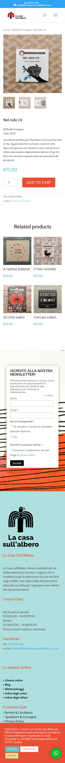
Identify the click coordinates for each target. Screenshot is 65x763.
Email (14, 410)
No (15, 437)
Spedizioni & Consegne (20, 717)
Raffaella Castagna (22, 29)
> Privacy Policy (13, 721)
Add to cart (39, 182)
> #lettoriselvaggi (13, 689)
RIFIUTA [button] (12, 755)
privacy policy (27, 454)
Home (6, 29)
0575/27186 (16, 644)
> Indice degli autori (15, 693)
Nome (13, 398)
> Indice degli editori (15, 697)
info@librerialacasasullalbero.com (36, 648)
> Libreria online (13, 680)
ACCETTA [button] (12, 749)
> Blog (6, 684)
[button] (56, 753)
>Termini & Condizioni (17, 713)
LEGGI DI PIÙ (29, 749)
